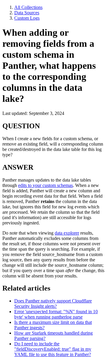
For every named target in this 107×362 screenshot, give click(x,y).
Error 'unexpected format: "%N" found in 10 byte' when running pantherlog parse (56, 314)
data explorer (67, 232)
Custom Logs (27, 18)
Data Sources (26, 12)
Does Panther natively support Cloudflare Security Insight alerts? (53, 303)
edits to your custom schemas (45, 185)
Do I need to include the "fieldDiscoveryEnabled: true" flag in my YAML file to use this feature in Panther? (52, 349)
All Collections (28, 7)
